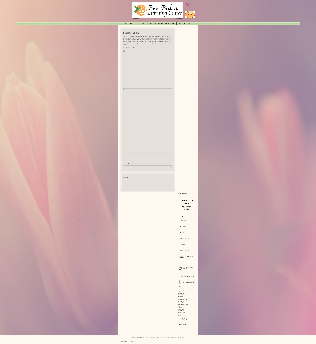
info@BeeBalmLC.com (171, 337)
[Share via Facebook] (124, 163)
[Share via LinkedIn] (132, 163)
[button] (134, 23)
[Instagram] (188, 5)
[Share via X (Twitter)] (128, 163)
